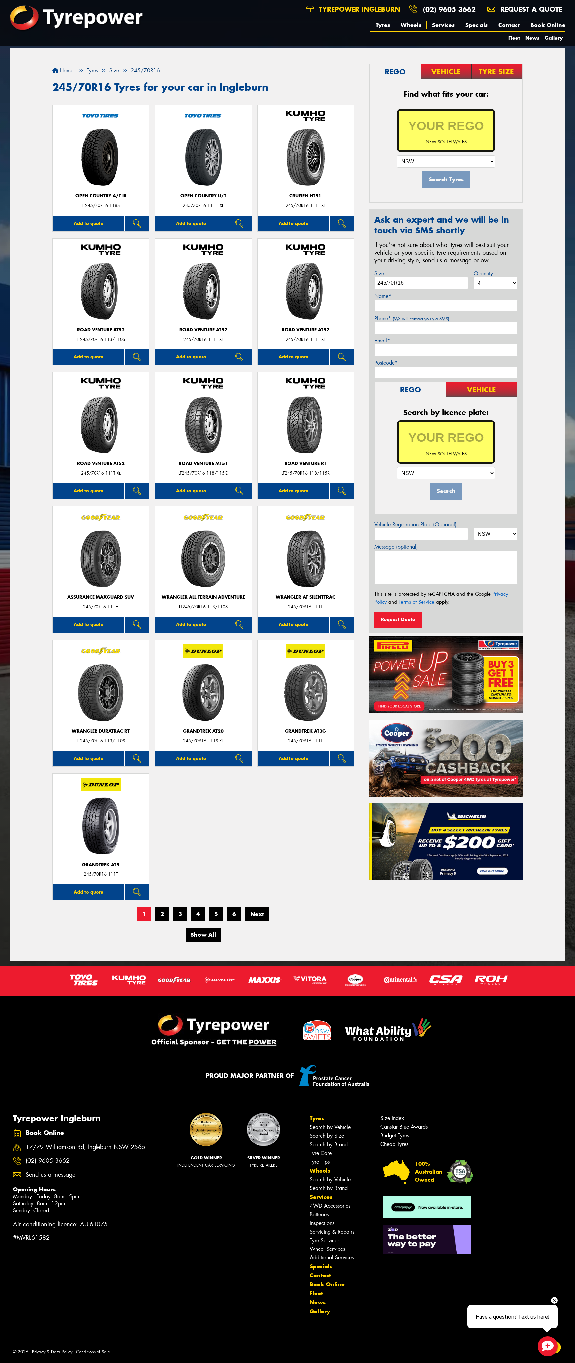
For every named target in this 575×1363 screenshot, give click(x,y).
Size (379, 273)
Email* (382, 340)
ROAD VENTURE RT (305, 463)
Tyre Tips (320, 1161)
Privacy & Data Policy (52, 1352)
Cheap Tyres (394, 1144)
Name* (382, 296)
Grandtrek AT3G (305, 731)
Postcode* (386, 362)
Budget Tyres (394, 1135)
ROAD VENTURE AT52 (101, 330)
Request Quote (398, 619)
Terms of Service (416, 602)
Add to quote (88, 223)
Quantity (483, 273)
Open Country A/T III (100, 196)
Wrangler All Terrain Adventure (203, 597)
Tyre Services (324, 1240)
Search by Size (327, 1135)
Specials (476, 25)
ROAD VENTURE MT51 (203, 463)
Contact (509, 25)
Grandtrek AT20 (203, 731)
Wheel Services (327, 1249)
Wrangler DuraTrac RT (101, 731)
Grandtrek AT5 (100, 865)
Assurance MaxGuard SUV (100, 597)
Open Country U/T (203, 196)
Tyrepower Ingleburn (358, 9)
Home (65, 70)
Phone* (411, 318)
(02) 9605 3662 (449, 9)
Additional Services (332, 1257)
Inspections (322, 1223)
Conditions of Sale (93, 1352)
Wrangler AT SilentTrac (305, 597)
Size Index (392, 1118)
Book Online (547, 25)
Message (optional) (396, 546)
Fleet (514, 38)
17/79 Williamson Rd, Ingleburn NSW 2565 (85, 1147)
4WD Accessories (330, 1205)
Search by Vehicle (330, 1127)
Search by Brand (329, 1144)
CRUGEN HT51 (305, 196)
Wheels (411, 25)
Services (443, 25)
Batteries (319, 1214)
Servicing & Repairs (332, 1231)
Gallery (554, 38)
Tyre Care (321, 1153)
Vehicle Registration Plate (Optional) (415, 524)
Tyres (383, 25)
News (532, 38)
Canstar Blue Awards (404, 1126)
